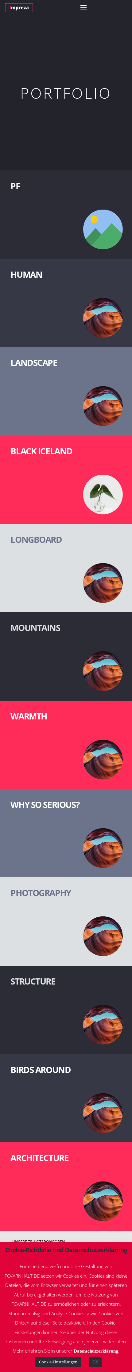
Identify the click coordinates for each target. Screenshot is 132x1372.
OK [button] (95, 1362)
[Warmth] (66, 745)
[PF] (66, 214)
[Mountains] (66, 656)
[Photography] (66, 921)
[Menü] (83, 7)
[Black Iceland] (66, 480)
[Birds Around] (66, 1098)
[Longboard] (66, 568)
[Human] (66, 303)
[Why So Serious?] (66, 833)
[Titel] (19, 7)
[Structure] (66, 1010)
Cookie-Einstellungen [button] (58, 1362)
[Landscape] (66, 391)
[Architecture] (66, 1186)
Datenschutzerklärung (96, 1351)
